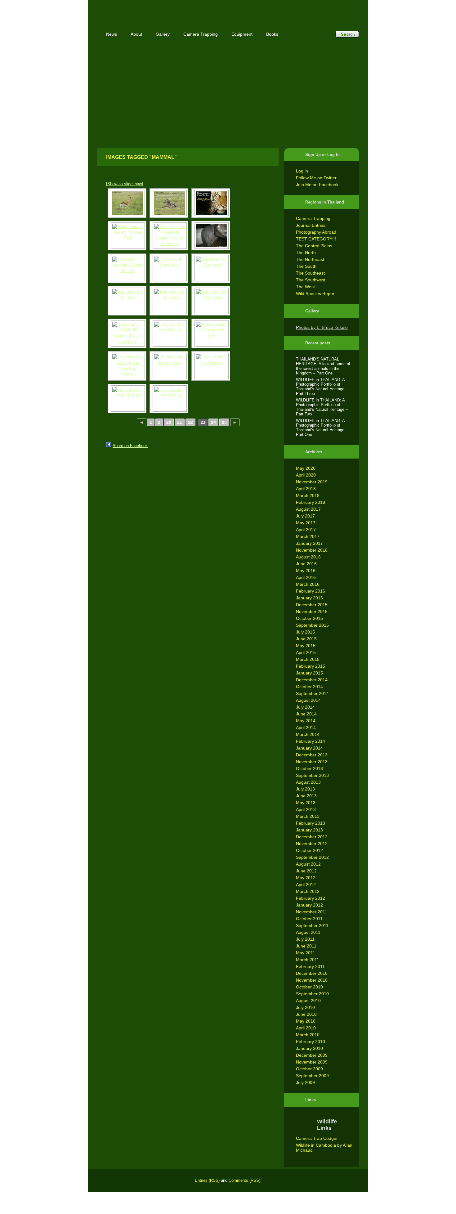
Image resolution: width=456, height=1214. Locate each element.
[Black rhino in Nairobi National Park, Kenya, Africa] (127, 235)
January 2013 (309, 829)
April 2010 (306, 1027)
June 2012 (306, 870)
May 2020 (305, 468)
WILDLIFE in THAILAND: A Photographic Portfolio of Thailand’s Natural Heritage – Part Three (322, 386)
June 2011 (306, 945)
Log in (302, 170)
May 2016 (305, 570)
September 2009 (312, 1075)
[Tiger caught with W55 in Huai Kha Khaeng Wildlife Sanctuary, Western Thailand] (211, 203)
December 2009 (312, 1055)
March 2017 (308, 536)
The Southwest (310, 279)
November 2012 (312, 843)
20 (168, 422)
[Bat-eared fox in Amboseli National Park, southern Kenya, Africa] (211, 268)
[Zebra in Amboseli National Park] (169, 203)
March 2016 (308, 584)
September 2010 (312, 993)
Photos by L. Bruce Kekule (322, 327)
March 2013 (308, 816)
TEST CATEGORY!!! (316, 238)
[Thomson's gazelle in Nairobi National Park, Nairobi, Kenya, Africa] (127, 203)
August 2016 (308, 556)
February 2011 (310, 966)
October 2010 (309, 986)
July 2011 (305, 939)
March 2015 (308, 659)
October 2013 (309, 768)
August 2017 (308, 509)
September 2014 (312, 693)
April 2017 (306, 529)
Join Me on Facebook (317, 184)
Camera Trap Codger (317, 1138)
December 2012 (312, 836)
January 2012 (309, 905)
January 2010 (309, 1048)
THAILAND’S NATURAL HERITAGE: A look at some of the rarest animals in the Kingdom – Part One (323, 366)
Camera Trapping (313, 218)
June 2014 (306, 713)
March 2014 (308, 734)
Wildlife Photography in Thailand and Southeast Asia (163, 10)
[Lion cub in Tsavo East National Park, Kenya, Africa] (169, 268)
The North (306, 252)
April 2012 (306, 884)
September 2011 (312, 925)
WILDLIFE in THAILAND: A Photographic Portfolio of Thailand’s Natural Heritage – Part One (322, 427)
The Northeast (310, 259)
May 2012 (305, 877)
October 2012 (309, 850)
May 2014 (305, 720)
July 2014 (305, 707)
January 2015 (309, 672)
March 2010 (308, 1034)
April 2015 (306, 652)
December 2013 (312, 754)
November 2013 (312, 761)
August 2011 (308, 932)
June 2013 (306, 795)
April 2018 (306, 488)
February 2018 (310, 502)
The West (305, 286)
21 (179, 422)
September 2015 (312, 625)
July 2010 (305, 1007)
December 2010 (312, 973)
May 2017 (305, 522)
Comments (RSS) (244, 1180)
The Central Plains (314, 245)
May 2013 (305, 802)
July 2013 (305, 788)
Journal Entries (310, 225)
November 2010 (312, 980)
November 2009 (312, 1061)
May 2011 (305, 952)
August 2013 (308, 782)
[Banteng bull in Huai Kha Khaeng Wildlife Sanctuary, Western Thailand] (127, 333)
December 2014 (312, 679)
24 (213, 422)
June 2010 (306, 1014)
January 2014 (309, 748)
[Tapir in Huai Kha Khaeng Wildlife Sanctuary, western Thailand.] (211, 235)
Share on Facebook (130, 445)
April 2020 (306, 475)
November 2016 (312, 550)
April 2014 (306, 727)
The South (306, 266)
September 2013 (312, 775)
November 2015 (312, 611)
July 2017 (305, 515)
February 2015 (310, 666)
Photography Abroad (316, 232)
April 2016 (306, 577)
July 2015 (305, 631)
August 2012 (308, 864)
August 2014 (308, 700)
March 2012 (308, 891)
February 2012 (310, 898)
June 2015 (306, 638)
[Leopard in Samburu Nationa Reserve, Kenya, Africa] (127, 268)
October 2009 (309, 1068)
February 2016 (310, 591)
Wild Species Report (316, 293)
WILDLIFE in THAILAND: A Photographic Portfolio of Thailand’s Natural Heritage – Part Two (322, 407)
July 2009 (305, 1082)
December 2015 (312, 604)
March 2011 (307, 959)
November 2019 (312, 481)
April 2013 (306, 809)
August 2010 (308, 1000)
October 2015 (309, 618)
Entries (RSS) (207, 1180)
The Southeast (310, 273)
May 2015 (305, 645)
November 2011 (311, 911)
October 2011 (309, 918)
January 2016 (309, 597)
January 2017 (309, 543)
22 (190, 422)
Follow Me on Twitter (316, 177)
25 (224, 422)
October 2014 (309, 686)
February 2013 (310, 823)
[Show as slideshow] (124, 183)
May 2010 (305, 1021)
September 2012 (312, 857)
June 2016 (306, 563)
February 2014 (310, 741)
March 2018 (308, 495)
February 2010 (310, 1041)
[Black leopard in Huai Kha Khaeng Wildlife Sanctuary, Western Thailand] (169, 235)
